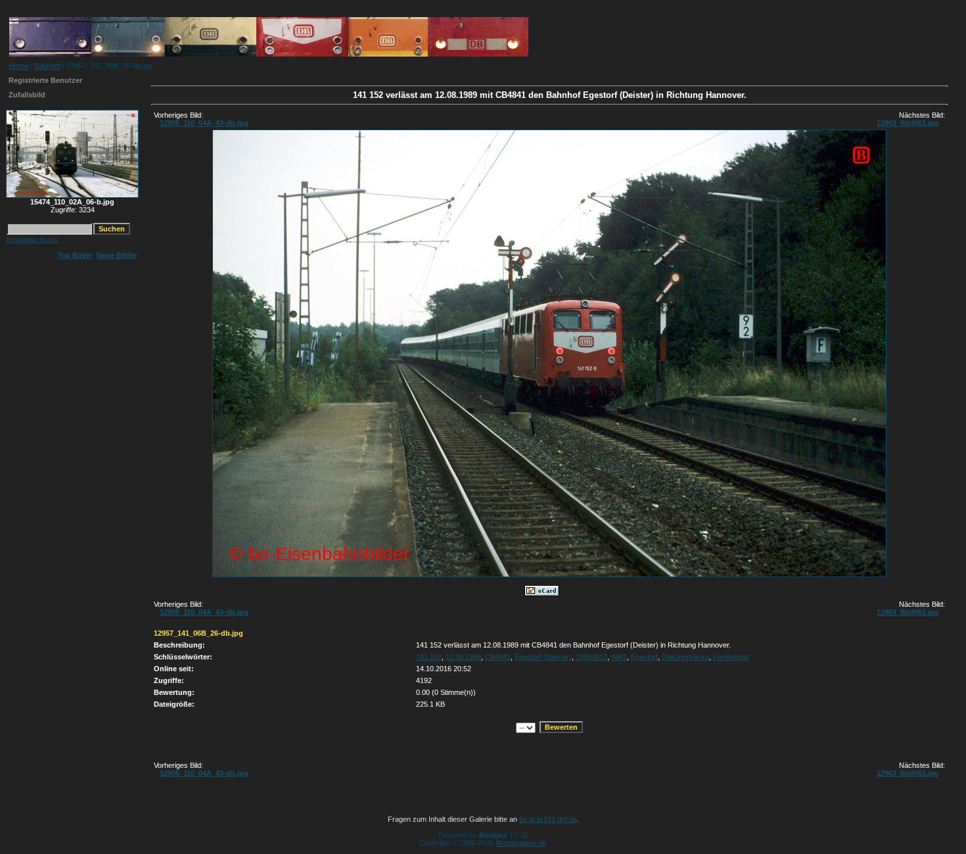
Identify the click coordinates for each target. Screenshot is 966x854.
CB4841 (498, 657)
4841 (619, 657)
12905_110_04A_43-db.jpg (204, 123)
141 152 (429, 657)
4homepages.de (521, 843)
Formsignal (730, 657)
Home (18, 66)
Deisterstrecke (685, 657)
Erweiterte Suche (32, 239)
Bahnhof (47, 66)
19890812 (591, 657)
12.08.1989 (463, 657)
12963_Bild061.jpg (908, 123)
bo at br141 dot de (548, 819)
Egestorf (644, 657)
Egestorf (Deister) (543, 657)
